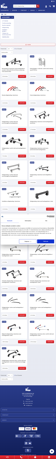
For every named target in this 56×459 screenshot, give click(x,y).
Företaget (24, 10)
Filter (29, 44)
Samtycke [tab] (9, 220)
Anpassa (27, 241)
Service (4, 420)
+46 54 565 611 (29, 403)
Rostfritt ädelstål (6, 25)
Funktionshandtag (6, 23)
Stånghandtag (5, 27)
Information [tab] (28, 220)
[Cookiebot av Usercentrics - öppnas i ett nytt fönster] (48, 216)
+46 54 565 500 (29, 401)
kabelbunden (5, 37)
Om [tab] (46, 220)
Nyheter (4, 409)
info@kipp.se (29, 405)
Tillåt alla (45, 241)
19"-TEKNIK (5, 21)
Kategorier (5, 17)
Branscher (41, 10)
